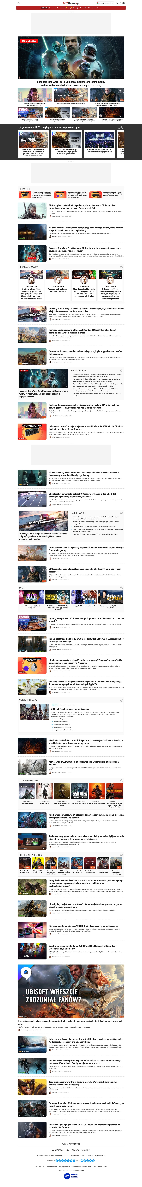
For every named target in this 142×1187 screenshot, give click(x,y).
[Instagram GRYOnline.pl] (59, 1160)
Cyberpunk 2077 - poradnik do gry (38, 865)
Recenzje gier (97, 370)
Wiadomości (58, 1149)
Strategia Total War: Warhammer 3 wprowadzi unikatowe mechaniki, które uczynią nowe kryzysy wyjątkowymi (71, 1108)
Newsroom (52, 8)
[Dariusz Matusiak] (46, 115)
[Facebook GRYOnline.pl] (57, 1160)
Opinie (82, 8)
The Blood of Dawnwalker (97, 793)
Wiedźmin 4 (89, 1155)
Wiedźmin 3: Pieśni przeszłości (45, 1155)
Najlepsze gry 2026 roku (62, 1155)
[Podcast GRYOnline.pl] (68, 1160)
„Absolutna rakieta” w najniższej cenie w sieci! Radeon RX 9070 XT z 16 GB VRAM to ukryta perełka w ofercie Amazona (35, 194)
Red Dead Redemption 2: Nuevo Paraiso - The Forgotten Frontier (114, 795)
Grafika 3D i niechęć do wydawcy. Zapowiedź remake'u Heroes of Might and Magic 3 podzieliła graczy (84, 114)
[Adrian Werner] (19, 115)
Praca (94, 1166)
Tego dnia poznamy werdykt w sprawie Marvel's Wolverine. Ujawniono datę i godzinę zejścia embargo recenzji (71, 1087)
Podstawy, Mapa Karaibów (62, 724)
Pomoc (105, 1166)
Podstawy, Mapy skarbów (61, 719)
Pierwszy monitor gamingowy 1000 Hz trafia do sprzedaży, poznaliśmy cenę (71, 930)
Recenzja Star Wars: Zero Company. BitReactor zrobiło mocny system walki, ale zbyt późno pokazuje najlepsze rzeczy (71, 61)
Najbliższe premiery (100, 1155)
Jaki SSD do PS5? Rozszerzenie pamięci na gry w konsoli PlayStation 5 (95, 526)
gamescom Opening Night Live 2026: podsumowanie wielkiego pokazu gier (99, 142)
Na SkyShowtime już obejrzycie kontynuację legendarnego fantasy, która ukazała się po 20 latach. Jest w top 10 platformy (71, 232)
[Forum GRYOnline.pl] (74, 1160)
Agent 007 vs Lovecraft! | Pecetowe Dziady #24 (31, 599)
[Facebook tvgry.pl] (93, 1160)
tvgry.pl (71, 587)
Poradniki (88, 8)
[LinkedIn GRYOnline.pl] (71, 1160)
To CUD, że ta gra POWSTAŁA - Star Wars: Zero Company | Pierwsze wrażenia (57, 600)
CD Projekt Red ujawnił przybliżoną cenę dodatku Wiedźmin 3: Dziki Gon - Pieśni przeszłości (107, 97)
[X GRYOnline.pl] (62, 1160)
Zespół (90, 1166)
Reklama (84, 1166)
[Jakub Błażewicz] (19, 100)
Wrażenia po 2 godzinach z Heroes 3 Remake (57, 285)
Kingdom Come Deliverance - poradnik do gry (51, 866)
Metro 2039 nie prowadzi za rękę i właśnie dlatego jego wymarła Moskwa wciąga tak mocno (57, 114)
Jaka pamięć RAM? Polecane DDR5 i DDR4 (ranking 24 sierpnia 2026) (95, 534)
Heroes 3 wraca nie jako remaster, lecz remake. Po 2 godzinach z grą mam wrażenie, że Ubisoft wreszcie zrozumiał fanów (71, 97)
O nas (36, 1166)
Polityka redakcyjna (52, 1166)
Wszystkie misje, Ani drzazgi (62, 727)
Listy (69, 8)
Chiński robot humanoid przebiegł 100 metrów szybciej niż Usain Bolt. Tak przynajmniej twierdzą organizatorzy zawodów (71, 499)
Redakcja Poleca (71, 266)
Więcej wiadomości (71, 1144)
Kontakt (100, 1166)
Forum (99, 8)
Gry (58, 8)
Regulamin (42, 1166)
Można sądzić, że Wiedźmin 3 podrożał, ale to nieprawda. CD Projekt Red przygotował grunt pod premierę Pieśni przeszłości (71, 210)
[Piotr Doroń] (91, 100)
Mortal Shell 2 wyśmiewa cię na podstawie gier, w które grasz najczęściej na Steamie (71, 767)
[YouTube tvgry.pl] (82, 1160)
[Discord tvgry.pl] (90, 1160)
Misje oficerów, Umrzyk (61, 721)
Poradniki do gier (71, 700)
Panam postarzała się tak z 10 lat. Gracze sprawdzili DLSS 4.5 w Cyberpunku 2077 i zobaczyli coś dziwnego (71, 644)
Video (94, 8)
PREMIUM (44, 8)
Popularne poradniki (71, 855)
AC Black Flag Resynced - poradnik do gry (71, 717)
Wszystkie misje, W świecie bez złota (65, 730)
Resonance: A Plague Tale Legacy (62, 794)
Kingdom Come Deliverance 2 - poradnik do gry (116, 866)
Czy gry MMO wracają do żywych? (84, 598)
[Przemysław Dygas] (55, 100)
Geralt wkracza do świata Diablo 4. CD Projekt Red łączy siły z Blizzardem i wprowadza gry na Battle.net (71, 951)
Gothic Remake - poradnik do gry (25, 865)
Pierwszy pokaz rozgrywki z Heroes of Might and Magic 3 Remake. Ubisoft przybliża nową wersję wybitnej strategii (71, 335)
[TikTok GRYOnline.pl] (65, 1160)
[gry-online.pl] (71, 3)
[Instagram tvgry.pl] (87, 1160)
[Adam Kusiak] (19, 77)
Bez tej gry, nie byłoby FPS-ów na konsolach (110, 599)
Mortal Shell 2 (44, 793)
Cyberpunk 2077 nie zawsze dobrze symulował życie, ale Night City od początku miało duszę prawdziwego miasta (110, 285)
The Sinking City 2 (27, 793)
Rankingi (63, 8)
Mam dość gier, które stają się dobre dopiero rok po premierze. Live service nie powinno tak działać (84, 285)
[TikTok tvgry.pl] (84, 1160)
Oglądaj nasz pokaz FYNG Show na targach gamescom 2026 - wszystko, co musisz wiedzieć (30, 114)
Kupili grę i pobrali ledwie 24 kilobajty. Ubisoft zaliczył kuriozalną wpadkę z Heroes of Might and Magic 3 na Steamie (71, 820)
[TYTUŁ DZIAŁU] (71, 780)
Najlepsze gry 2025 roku (78, 1155)
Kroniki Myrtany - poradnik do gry (90, 865)
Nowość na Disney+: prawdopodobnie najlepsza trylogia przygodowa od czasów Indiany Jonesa (71, 356)
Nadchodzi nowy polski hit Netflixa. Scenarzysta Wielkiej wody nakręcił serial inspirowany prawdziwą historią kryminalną (71, 477)
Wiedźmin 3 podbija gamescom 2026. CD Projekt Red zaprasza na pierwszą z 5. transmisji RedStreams (71, 1130)
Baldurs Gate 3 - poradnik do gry (77, 865)
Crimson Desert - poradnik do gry (103, 865)
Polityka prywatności (64, 1166)
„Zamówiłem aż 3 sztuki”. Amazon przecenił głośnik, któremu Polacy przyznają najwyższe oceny (106, 194)
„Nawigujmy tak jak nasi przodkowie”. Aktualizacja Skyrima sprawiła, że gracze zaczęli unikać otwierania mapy (71, 908)
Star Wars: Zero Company (79, 793)
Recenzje (75, 8)
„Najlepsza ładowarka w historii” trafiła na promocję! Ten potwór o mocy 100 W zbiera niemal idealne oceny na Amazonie (70, 194)
